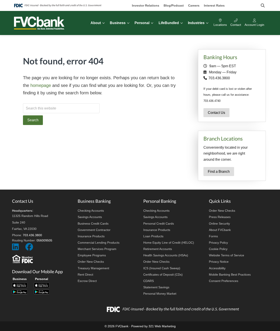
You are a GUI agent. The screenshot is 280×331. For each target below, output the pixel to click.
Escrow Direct (87, 281)
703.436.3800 (219, 78)
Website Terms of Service (226, 255)
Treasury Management (93, 268)
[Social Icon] (15, 248)
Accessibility (217, 268)
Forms (213, 236)
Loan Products (153, 236)
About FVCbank (220, 230)
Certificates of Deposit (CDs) (163, 274)
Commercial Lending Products (98, 242)
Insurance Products (91, 236)
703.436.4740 (211, 100)
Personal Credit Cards (158, 223)
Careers (194, 5)
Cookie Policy (218, 249)
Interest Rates (214, 5)
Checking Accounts (91, 210)
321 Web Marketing (162, 326)
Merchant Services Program (97, 249)
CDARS (148, 281)
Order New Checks (91, 261)
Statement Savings (156, 287)
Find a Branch (219, 171)
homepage (40, 85)
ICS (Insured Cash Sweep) (161, 268)
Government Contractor (94, 230)
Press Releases (220, 217)
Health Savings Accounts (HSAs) (165, 255)
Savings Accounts (90, 217)
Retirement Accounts (157, 249)
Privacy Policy (218, 242)
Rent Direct (85, 274)
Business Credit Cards (93, 223)
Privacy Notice (219, 261)
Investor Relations (145, 5)
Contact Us (216, 112)
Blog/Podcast (174, 5)
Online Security (219, 223)
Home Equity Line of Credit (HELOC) (168, 242)
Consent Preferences (223, 281)
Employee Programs (92, 255)
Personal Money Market (159, 293)
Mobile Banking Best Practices (230, 274)
